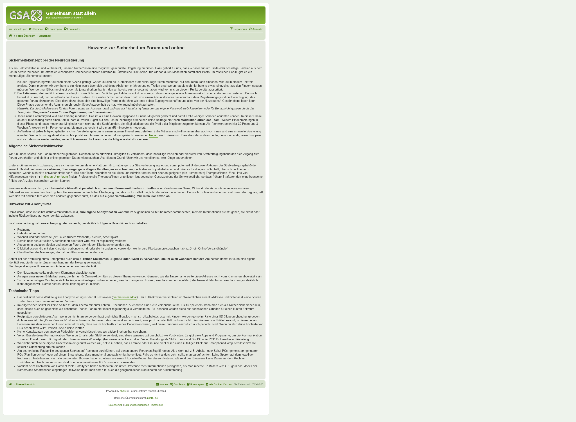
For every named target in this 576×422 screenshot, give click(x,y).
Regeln (153, 135)
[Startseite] (26, 14)
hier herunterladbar (125, 297)
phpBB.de (152, 398)
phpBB (123, 391)
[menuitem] (35, 29)
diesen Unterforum (56, 176)
